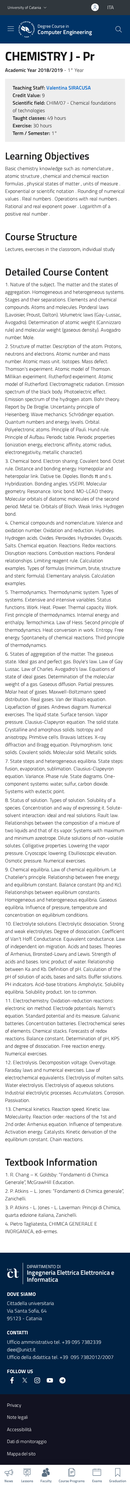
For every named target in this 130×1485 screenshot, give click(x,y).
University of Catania (24, 7)
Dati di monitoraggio (27, 1441)
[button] (45, 7)
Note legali (17, 1417)
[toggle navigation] (11, 28)
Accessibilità (19, 1429)
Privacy (14, 1405)
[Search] (118, 29)
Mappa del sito (21, 1453)
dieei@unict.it (21, 1349)
